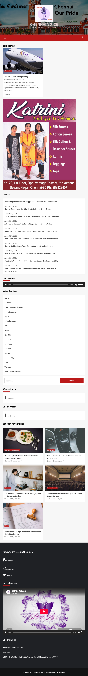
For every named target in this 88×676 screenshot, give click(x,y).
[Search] (82, 37)
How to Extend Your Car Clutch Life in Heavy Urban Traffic (27, 209)
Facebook (11, 398)
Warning (7, 367)
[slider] (81, 284)
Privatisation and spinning (16, 76)
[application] (44, 284)
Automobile (9, 298)
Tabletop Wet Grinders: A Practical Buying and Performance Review (31, 216)
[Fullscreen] (82, 632)
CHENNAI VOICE (44, 24)
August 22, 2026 (16, 461)
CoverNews (49, 672)
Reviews (7, 349)
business (7, 303)
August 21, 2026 (16, 499)
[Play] (6, 284)
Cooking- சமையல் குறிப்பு (13, 307)
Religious (8, 344)
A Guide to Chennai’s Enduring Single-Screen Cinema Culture (28, 224)
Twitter (9, 575)
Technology (9, 358)
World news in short (12, 371)
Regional (7, 339)
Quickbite (8, 71)
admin (8, 461)
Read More (7, 94)
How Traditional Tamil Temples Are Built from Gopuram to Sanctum (31, 239)
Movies (7, 326)
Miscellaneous (10, 321)
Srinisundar (9, 79)
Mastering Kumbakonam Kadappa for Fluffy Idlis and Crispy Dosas (30, 202)
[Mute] (76, 284)
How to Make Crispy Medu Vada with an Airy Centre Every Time (29, 253)
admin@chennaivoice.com (13, 647)
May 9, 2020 (18, 79)
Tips (6, 362)
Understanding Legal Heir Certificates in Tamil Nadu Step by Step (30, 231)
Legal (6, 316)
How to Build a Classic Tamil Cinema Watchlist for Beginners (28, 246)
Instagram (10, 569)
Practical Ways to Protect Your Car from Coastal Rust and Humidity (31, 261)
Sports (7, 353)
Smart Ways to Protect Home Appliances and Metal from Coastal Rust (32, 268)
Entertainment (10, 312)
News (6, 330)
